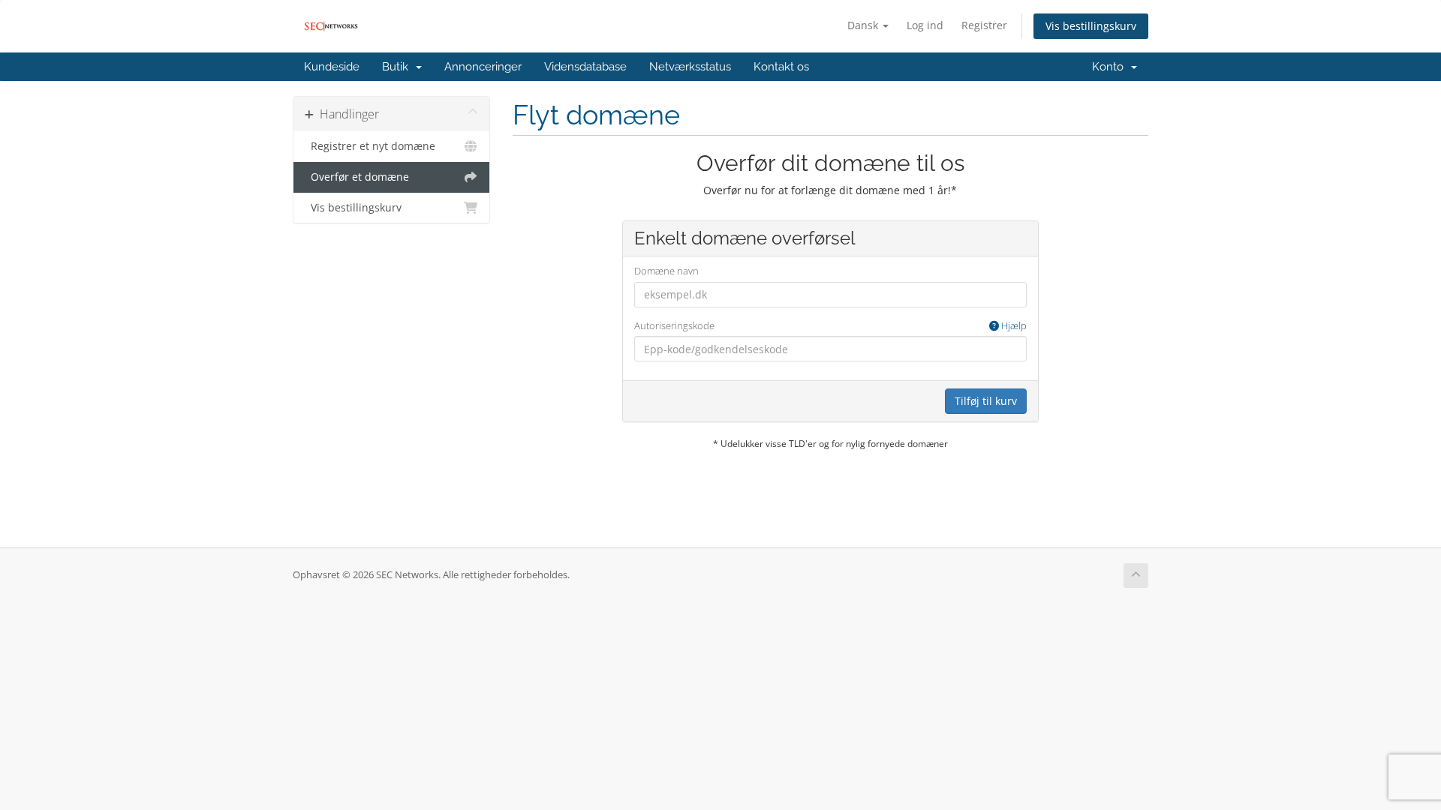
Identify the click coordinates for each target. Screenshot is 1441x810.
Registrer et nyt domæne (370, 146)
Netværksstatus (690, 67)
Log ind (925, 25)
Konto (1111, 67)
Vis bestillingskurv (1090, 26)
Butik (398, 67)
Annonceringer (483, 67)
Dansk (864, 25)
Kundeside (331, 67)
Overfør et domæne (357, 177)
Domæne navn (666, 271)
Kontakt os (781, 67)
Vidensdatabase (585, 67)
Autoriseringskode (830, 325)
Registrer (984, 25)
